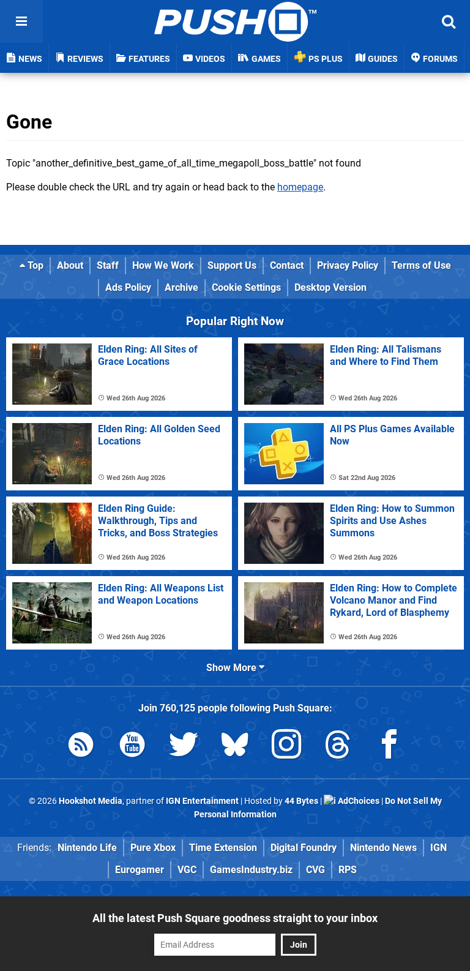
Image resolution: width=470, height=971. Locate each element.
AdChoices (357, 801)
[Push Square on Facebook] (389, 746)
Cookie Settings (246, 287)
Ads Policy (128, 287)
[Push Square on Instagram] (286, 746)
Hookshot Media (90, 801)
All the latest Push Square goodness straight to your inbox (235, 918)
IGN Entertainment (202, 801)
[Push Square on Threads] (337, 746)
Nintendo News (383, 847)
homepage (300, 187)
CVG (315, 869)
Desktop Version (330, 287)
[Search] (448, 21)
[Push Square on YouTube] (132, 746)
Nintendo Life (87, 847)
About (70, 265)
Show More (232, 667)
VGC (186, 869)
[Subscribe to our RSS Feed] (80, 746)
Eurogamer (139, 869)
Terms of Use (421, 265)
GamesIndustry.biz (251, 869)
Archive (181, 287)
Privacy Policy (347, 265)
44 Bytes (301, 801)
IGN (438, 847)
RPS (347, 869)
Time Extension (223, 847)
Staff (108, 265)
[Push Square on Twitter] (183, 746)
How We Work (163, 265)
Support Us (231, 265)
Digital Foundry (303, 847)
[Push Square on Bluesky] (235, 746)
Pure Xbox (153, 847)
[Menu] (21, 21)
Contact (287, 265)
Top (34, 265)
